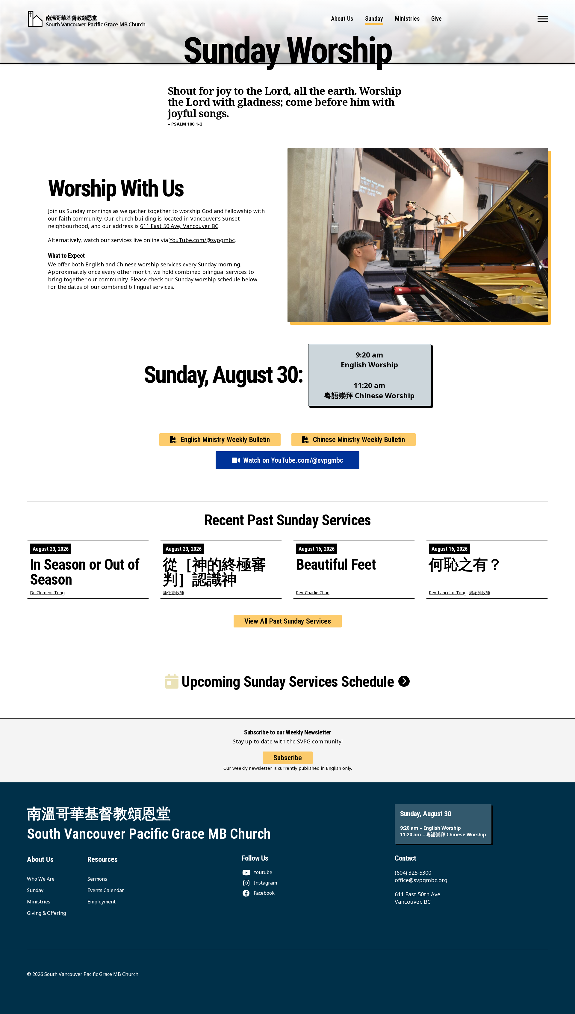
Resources (102, 859)
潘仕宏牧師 (173, 592)
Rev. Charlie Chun (312, 592)
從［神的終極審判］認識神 (214, 572)
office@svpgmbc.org (421, 880)
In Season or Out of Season (84, 572)
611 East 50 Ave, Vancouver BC (179, 226)
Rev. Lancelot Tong (448, 592)
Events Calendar (105, 890)
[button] (543, 19)
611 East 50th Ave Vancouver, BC (417, 898)
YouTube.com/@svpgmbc (202, 240)
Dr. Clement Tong (47, 592)
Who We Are (41, 879)
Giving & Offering (46, 913)
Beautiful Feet (336, 564)
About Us (342, 18)
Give (436, 18)
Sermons (97, 879)
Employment (101, 901)
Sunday (374, 18)
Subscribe (287, 758)
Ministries (407, 18)
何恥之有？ (465, 564)
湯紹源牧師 (479, 592)
